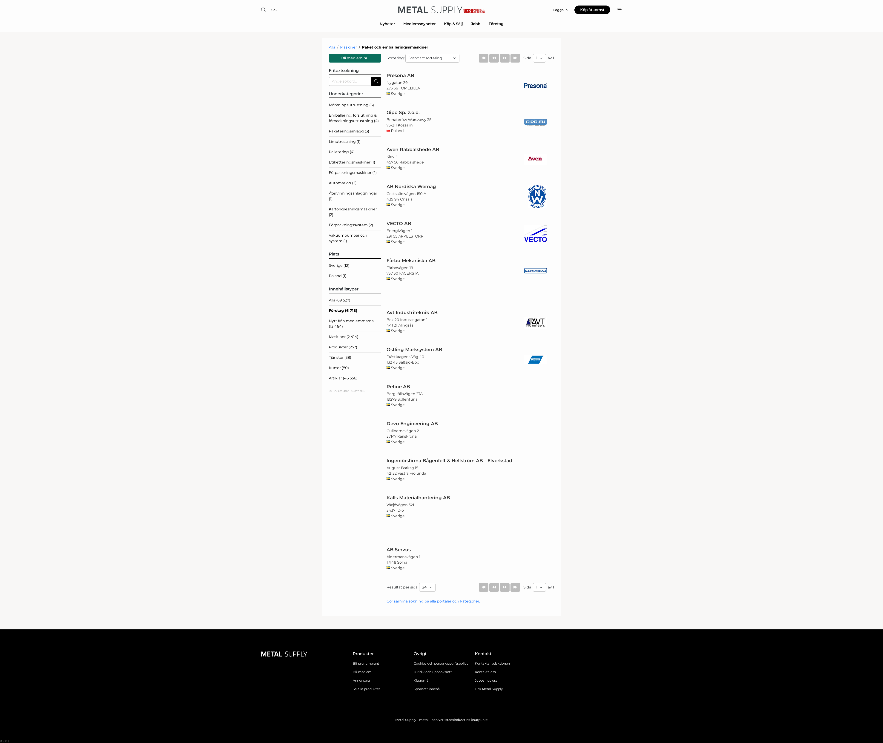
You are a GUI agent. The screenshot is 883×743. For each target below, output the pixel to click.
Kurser (339, 368)
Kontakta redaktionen (492, 663)
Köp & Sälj (453, 24)
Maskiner (348, 47)
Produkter (343, 347)
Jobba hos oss (486, 680)
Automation (342, 183)
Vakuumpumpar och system (348, 238)
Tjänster (340, 357)
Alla (332, 47)
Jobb (475, 24)
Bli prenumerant (366, 663)
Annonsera (361, 680)
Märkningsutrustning (351, 105)
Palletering (342, 152)
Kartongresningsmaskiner (353, 212)
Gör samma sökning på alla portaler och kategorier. (433, 601)
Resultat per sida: (403, 587)
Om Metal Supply (489, 689)
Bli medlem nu (355, 58)
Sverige (339, 265)
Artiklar (343, 378)
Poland (337, 276)
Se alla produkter (366, 689)
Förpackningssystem (351, 225)
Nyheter (387, 24)
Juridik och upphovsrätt (433, 672)
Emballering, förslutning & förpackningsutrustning (354, 118)
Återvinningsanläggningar (353, 196)
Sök (274, 10)
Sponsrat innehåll (428, 689)
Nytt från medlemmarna (351, 324)
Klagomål (421, 680)
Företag (496, 24)
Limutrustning (344, 141)
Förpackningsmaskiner (353, 172)
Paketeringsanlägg (349, 131)
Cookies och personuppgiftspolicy (441, 663)
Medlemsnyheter (419, 24)
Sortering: (396, 58)
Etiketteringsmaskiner (352, 162)
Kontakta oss (485, 672)
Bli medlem (362, 672)
